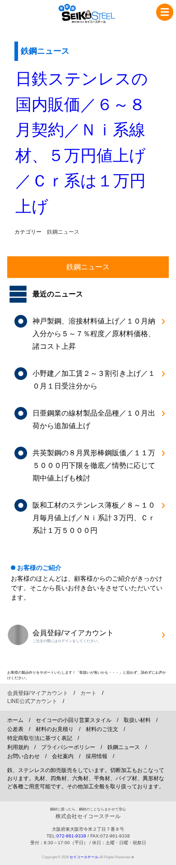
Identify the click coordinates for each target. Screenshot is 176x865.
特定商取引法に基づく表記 (39, 738)
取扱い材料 (137, 720)
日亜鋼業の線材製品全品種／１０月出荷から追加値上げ (93, 419)
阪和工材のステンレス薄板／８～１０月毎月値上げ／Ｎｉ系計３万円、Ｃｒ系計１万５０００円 (93, 517)
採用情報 (96, 756)
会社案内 (63, 756)
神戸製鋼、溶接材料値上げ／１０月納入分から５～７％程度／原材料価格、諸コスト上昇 (93, 333)
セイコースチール (83, 857)
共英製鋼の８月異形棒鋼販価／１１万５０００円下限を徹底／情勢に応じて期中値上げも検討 (93, 465)
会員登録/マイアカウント (37, 693)
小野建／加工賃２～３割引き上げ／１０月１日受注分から (93, 380)
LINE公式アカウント (32, 701)
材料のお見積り (55, 729)
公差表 (15, 729)
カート (88, 693)
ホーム (15, 720)
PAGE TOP (164, 854)
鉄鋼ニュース (63, 232)
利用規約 (18, 747)
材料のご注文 (102, 729)
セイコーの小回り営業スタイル (73, 720)
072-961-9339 (71, 835)
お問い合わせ (23, 756)
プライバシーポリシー (68, 747)
